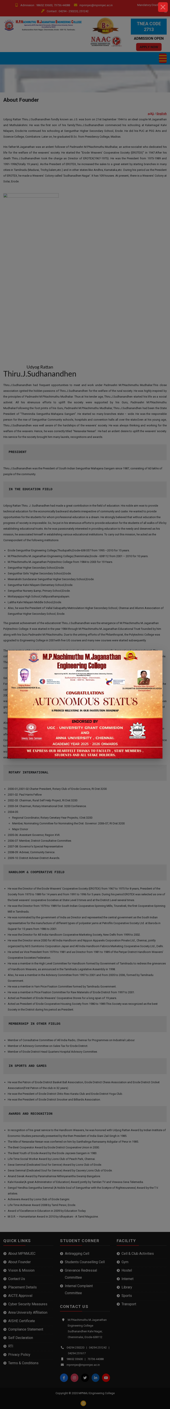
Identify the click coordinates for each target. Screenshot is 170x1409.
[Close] (163, 7)
